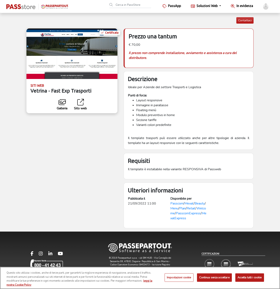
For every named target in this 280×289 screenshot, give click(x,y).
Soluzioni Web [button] (208, 6)
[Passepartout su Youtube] (60, 254)
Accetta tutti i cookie (250, 277)
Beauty (200, 203)
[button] (265, 6)
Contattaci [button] (245, 20)
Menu (174, 208)
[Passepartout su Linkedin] (52, 254)
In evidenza (245, 6)
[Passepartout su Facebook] (34, 254)
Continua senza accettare (214, 277)
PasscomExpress (188, 213)
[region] (140, 278)
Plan (182, 208)
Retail (191, 208)
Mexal (188, 203)
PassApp (174, 6)
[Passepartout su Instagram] (43, 254)
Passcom (176, 203)
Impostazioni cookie (179, 277)
